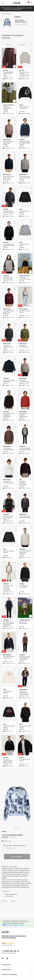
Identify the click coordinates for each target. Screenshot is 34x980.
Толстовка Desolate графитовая (9, 380)
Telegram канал (21, 8)
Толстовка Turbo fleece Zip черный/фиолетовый (8, 623)
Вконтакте (9, 925)
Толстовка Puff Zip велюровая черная (8, 244)
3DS (20, 479)
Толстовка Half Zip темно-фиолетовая (25, 516)
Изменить (9, 848)
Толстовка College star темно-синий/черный (24, 143)
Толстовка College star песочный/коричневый (24, 658)
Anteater (21, 583)
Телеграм (20, 925)
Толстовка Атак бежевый (7, 691)
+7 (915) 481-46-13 (10, 951)
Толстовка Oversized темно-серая (8, 347)
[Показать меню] (3, 3)
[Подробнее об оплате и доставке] (14, 848)
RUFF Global (6, 139)
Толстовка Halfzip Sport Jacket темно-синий (8, 177)
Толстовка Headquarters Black (25, 278)
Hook (20, 209)
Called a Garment (8, 105)
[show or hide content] (32, 964)
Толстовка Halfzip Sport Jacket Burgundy (8, 312)
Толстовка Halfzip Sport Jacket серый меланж (25, 177)
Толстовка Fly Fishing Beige (23, 622)
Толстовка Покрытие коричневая (22, 483)
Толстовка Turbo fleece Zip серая (8, 278)
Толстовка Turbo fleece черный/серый (8, 517)
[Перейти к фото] (16, 828)
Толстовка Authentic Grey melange (7, 108)
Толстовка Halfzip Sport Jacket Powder (8, 143)
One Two (5, 70)
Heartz (17, 17)
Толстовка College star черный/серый (25, 448)
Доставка (4, 901)
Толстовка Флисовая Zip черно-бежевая (24, 692)
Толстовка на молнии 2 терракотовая (23, 415)
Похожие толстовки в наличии (12, 36)
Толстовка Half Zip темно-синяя (8, 657)
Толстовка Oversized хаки (23, 346)
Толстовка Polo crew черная (23, 586)
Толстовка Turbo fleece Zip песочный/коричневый (8, 588)
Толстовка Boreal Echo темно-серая (8, 211)
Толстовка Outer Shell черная (24, 107)
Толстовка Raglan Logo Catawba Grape (8, 73)
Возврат (13, 901)
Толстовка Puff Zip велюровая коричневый (8, 415)
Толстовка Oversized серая (24, 380)
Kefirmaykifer (23, 309)
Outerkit (5, 209)
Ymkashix (22, 139)
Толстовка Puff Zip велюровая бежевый (24, 552)
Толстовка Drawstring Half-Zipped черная (7, 761)
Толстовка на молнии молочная (8, 482)
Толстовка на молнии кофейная (8, 448)
